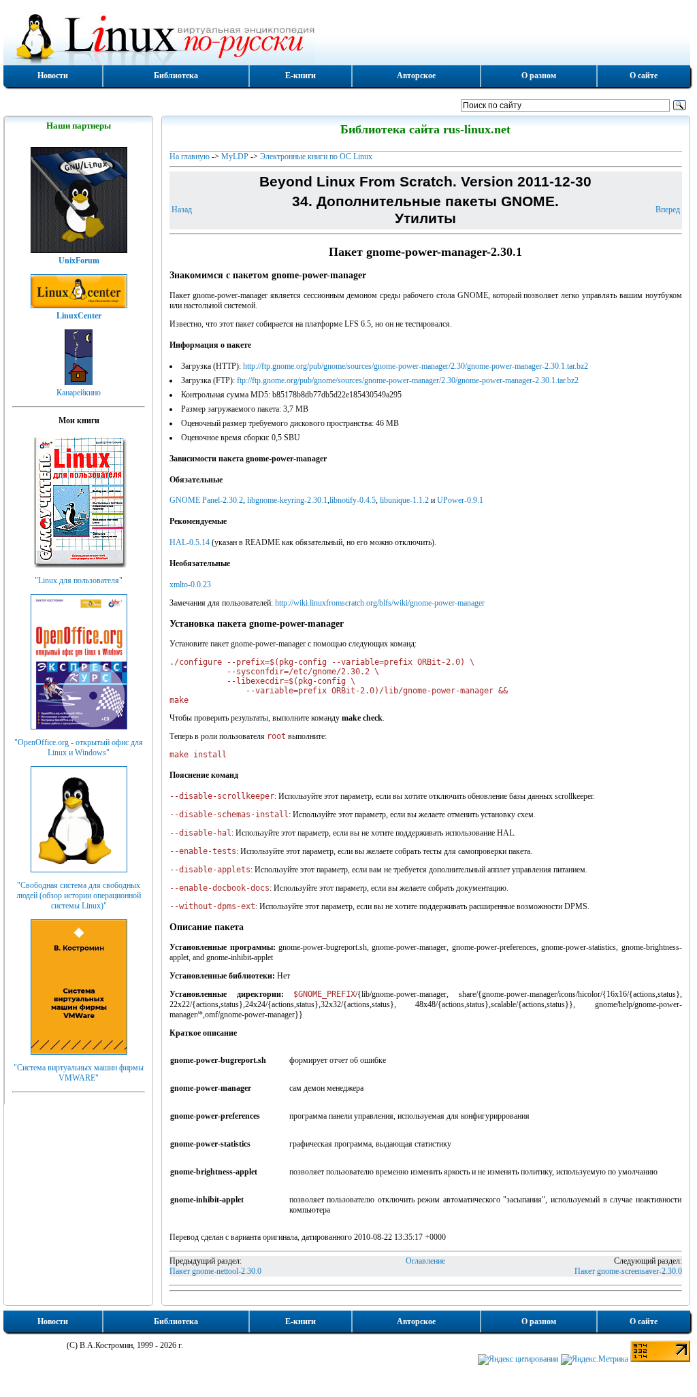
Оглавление (425, 1261)
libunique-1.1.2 (404, 500)
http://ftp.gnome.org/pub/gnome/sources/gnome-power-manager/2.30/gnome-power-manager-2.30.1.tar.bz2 (415, 366)
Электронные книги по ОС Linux (316, 156)
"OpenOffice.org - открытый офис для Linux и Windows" (78, 747)
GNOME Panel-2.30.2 (206, 500)
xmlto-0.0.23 (190, 584)
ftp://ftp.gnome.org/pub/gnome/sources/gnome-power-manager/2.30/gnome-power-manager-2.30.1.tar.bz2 (408, 380)
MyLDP (234, 156)
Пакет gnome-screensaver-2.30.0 (628, 1271)
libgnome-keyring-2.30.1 (287, 500)
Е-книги (300, 75)
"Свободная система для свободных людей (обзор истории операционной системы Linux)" (78, 895)
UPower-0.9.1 (460, 500)
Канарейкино (78, 392)
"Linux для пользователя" (79, 580)
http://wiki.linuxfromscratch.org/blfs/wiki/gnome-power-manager (380, 603)
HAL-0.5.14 (189, 542)
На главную (189, 156)
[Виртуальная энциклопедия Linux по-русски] (346, 36)
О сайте (644, 75)
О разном (538, 75)
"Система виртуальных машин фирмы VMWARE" (79, 1073)
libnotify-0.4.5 (352, 500)
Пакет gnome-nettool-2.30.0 (215, 1271)
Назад (182, 209)
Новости (52, 75)
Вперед (667, 209)
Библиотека (176, 75)
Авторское (416, 75)
